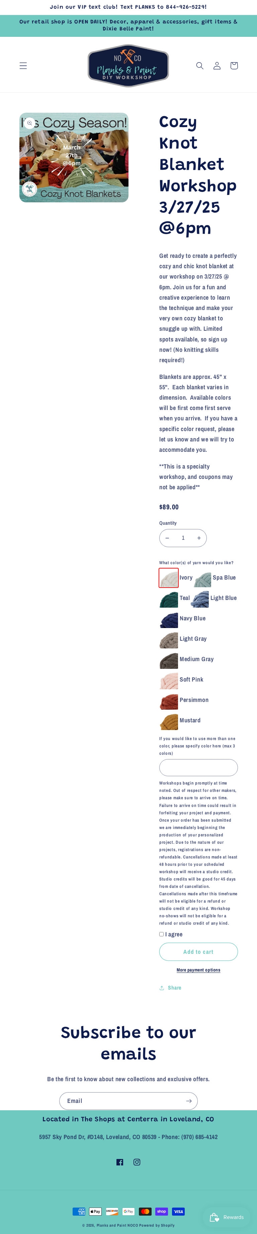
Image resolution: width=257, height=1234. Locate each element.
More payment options (199, 970)
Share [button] (174, 987)
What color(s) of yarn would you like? (196, 562)
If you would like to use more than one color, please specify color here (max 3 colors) (197, 746)
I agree (174, 934)
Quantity (168, 523)
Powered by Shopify (157, 1225)
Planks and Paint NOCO (117, 1225)
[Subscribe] (188, 1101)
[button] (23, 65)
